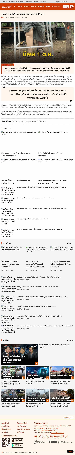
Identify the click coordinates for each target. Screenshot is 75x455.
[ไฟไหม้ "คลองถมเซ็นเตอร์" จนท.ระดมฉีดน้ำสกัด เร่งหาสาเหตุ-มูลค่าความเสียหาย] (8, 191)
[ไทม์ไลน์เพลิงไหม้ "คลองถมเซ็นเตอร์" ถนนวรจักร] (56, 141)
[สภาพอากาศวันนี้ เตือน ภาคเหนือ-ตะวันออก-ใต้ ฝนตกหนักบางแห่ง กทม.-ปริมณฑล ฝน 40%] (8, 329)
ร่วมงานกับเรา (4, 432)
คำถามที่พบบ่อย (5, 426)
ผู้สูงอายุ (42, 121)
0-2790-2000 (41, 428)
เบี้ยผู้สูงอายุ (15, 121)
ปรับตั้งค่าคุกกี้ (20, 432)
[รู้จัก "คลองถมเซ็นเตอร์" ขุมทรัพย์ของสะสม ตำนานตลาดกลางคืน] (19, 141)
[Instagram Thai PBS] (43, 436)
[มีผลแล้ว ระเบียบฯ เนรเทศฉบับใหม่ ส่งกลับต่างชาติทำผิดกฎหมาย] (8, 309)
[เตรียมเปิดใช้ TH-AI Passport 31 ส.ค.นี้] (37, 372)
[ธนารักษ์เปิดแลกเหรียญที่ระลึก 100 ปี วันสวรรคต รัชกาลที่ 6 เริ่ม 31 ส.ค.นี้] (8, 280)
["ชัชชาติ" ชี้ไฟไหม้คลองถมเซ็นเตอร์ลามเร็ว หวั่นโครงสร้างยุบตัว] (19, 169)
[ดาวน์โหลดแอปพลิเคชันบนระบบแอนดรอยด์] (17, 445)
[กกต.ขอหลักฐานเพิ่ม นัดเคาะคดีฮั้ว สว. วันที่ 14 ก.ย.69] (8, 222)
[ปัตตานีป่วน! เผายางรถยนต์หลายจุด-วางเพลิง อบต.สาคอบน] (8, 201)
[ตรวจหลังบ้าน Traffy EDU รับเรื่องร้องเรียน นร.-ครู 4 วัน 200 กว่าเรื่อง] (13, 372)
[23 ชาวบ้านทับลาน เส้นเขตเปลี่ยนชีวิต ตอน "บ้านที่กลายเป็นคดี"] (62, 395)
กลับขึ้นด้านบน (67, 418)
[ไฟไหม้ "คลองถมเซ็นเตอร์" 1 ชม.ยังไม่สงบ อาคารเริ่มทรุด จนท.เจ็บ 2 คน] (56, 169)
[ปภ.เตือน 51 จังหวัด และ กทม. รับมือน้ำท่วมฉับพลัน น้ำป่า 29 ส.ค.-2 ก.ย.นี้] (62, 252)
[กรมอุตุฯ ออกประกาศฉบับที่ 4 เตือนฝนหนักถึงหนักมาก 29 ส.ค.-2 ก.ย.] (8, 290)
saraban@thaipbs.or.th (57, 433)
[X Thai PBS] (39, 436)
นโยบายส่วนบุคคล (5, 429)
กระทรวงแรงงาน (32, 121)
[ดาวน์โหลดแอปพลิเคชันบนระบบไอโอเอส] (17, 440)
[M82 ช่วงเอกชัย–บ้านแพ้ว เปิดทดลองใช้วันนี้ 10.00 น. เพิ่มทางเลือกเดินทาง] (8, 319)
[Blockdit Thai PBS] (62, 436)
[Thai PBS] (7, 6)
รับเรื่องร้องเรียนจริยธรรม (23, 429)
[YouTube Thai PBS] (55, 436)
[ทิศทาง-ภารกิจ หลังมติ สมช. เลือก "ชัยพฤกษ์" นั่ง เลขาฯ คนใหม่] (62, 372)
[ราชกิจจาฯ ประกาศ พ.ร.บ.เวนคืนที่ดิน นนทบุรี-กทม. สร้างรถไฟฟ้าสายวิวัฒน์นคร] (8, 212)
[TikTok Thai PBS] (58, 436)
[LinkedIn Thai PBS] (66, 436)
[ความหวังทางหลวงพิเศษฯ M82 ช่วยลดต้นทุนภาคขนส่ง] (13, 395)
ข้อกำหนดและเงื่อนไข (22, 423)
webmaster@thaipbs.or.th (48, 431)
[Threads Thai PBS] (47, 436)
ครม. (23, 121)
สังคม (3, 17)
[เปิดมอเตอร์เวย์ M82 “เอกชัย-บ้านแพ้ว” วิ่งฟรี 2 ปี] (37, 395)
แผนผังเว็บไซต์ (5, 423)
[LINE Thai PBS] (51, 436)
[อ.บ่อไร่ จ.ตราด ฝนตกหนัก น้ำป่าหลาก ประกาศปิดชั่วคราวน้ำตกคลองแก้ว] (8, 233)
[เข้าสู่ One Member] (72, 6)
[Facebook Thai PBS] (35, 436)
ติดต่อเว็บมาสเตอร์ (21, 426)
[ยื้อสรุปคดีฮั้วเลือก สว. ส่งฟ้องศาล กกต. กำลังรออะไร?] (19, 354)
